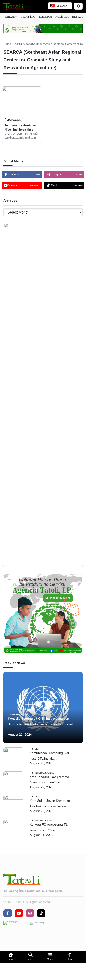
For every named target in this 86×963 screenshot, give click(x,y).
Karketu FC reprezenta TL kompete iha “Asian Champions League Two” (48, 828)
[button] (11, 957)
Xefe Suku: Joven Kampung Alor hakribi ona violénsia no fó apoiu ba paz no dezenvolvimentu (50, 804)
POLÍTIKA (62, 16)
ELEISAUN (45, 16)
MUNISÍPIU (28, 16)
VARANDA (11, 16)
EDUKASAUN (14, 120)
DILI (37, 749)
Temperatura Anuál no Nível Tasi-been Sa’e (20, 127)
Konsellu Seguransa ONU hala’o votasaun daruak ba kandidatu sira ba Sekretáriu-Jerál (40, 721)
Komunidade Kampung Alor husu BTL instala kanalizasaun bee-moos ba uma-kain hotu (49, 756)
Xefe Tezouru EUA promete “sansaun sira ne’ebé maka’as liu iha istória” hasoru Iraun (49, 780)
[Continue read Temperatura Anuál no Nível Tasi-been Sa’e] (22, 100)
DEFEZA (77, 16)
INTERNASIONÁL (19, 714)
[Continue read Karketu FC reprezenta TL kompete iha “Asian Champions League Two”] (13, 829)
